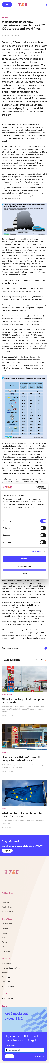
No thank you (39, 1056)
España (5, 928)
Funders (5, 972)
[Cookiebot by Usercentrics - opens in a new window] (36, 487)
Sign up (7, 851)
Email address (10, 1045)
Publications (7, 907)
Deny (24, 574)
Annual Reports (8, 986)
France (4, 933)
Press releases (8, 911)
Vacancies (6, 982)
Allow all (24, 559)
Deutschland (7, 924)
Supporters (6, 977)
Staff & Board (7, 963)
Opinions (5, 902)
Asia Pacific (6, 951)
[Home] (21, 4)
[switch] (43, 528)
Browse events (8, 998)
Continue (9, 1056)
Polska (4, 942)
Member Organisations (11, 968)
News (4, 898)
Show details (37, 551)
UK (3, 947)
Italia (4, 937)
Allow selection (24, 566)
